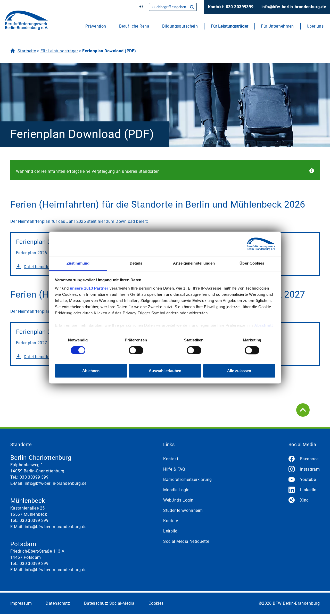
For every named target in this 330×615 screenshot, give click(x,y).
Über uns (315, 26)
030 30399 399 (34, 477)
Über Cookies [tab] (252, 263)
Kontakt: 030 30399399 (231, 6)
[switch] (136, 350)
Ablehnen (91, 371)
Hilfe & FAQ (174, 469)
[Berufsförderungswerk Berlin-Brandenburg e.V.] (26, 22)
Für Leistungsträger (229, 26)
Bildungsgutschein (180, 26)
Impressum (21, 603)
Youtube (308, 479)
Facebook (309, 458)
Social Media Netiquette (186, 541)
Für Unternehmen (277, 26)
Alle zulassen (239, 371)
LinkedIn (308, 489)
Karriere (170, 520)
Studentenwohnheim (183, 510)
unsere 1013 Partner (89, 288)
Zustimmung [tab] (78, 263)
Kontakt (170, 458)
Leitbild (170, 531)
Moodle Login (176, 489)
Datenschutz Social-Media (109, 603)
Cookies (156, 603)
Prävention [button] (95, 26)
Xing (304, 500)
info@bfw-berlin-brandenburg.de (293, 6)
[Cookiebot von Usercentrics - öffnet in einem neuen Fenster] (252, 243)
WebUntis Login (178, 500)
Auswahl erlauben (165, 371)
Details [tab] (136, 263)
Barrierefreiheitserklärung (187, 479)
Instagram (310, 469)
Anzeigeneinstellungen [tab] (194, 263)
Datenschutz (58, 603)
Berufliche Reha (134, 26)
